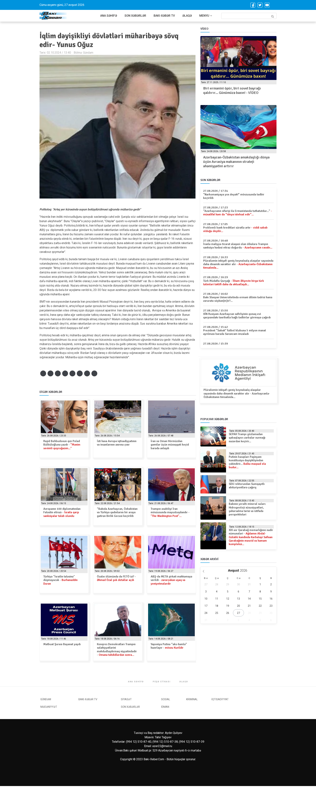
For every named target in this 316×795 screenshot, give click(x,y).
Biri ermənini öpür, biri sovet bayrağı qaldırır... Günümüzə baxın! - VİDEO (232, 90)
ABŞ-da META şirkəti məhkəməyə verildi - (171, 580)
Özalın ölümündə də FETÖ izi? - (116, 578)
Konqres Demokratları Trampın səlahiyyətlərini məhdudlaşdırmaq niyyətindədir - (117, 649)
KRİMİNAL (192, 699)
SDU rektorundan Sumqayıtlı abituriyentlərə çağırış (247, 485)
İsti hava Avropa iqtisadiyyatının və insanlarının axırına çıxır (116, 442)
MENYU (204, 15)
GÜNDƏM (45, 699)
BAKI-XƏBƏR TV (164, 15)
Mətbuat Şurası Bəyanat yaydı (62, 644)
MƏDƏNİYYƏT (48, 706)
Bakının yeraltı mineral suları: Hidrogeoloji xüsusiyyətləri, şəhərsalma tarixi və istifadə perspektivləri (247, 509)
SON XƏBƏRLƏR (135, 15)
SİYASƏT (126, 699)
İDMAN (165, 706)
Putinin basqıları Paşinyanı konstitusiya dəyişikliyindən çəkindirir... (247, 462)
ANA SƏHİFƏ (108, 15)
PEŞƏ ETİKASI (161, 681)
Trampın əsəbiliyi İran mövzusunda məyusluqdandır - (170, 512)
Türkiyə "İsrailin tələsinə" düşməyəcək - (60, 580)
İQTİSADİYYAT (220, 699)
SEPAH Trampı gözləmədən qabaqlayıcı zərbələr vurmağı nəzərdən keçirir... (247, 437)
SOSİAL (165, 699)
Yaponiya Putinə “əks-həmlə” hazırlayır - (169, 646)
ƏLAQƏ (187, 15)
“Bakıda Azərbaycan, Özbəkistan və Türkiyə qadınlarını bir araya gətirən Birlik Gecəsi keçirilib (117, 512)
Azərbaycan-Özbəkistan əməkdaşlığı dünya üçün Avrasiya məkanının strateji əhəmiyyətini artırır (236, 161)
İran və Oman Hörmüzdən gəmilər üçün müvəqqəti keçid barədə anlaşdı (170, 444)
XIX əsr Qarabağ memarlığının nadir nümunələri (251, 537)
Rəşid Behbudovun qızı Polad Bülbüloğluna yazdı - (61, 444)
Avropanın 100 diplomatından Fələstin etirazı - (61, 512)
